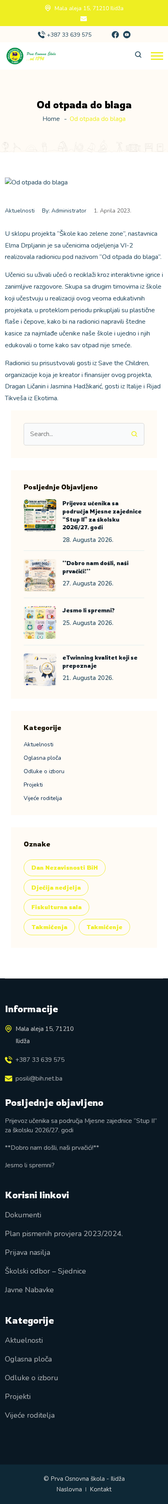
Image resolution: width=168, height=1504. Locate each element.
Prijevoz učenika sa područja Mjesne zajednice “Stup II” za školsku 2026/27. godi (81, 1125)
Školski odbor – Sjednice (45, 1271)
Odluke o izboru (44, 771)
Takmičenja (49, 927)
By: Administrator (64, 211)
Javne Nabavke (29, 1290)
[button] (157, 56)
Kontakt (101, 1489)
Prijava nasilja (27, 1252)
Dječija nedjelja (56, 887)
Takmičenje (104, 927)
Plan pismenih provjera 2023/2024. (64, 1234)
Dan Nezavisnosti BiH (64, 867)
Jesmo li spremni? (88, 610)
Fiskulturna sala (56, 907)
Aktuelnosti (20, 211)
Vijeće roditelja (43, 798)
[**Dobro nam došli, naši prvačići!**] (40, 575)
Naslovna (69, 1489)
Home (51, 119)
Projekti (33, 785)
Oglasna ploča (42, 758)
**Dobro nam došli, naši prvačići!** (52, 1147)
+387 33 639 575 (69, 35)
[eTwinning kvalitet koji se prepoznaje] (40, 669)
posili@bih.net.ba (38, 1078)
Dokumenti (23, 1215)
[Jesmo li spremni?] (40, 622)
